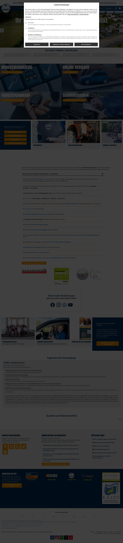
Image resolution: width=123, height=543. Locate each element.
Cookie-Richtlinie (84, 14)
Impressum (28, 17)
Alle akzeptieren (86, 44)
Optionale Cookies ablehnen (61, 44)
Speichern (37, 44)
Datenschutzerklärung (73, 14)
